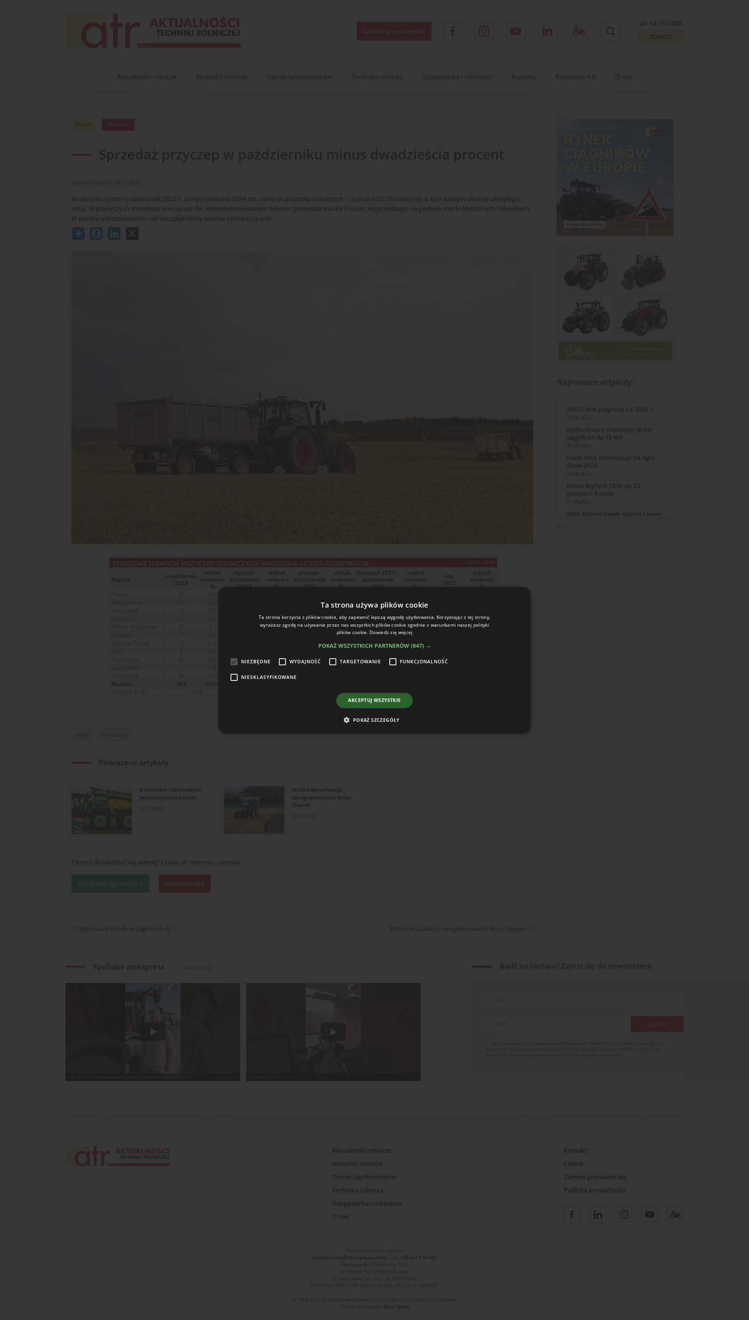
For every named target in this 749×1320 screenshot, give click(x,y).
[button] (374, 645)
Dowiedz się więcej (390, 632)
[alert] (374, 660)
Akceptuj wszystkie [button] (374, 700)
